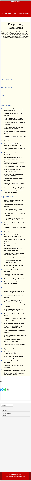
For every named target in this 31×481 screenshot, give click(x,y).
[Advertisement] (15, 56)
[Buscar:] (7, 405)
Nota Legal (17, 479)
